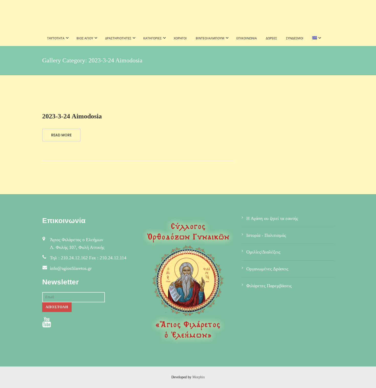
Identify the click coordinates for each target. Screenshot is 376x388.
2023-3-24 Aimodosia (72, 116)
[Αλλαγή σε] (315, 38)
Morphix (198, 377)
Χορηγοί (180, 38)
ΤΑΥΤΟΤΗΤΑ (55, 38)
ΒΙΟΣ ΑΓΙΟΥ (84, 38)
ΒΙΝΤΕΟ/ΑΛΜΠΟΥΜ (210, 38)
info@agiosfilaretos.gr (71, 268)
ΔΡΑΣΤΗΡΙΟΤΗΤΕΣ (118, 38)
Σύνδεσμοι (294, 38)
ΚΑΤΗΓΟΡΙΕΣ (152, 38)
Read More (61, 135)
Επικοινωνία (246, 38)
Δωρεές (271, 38)
